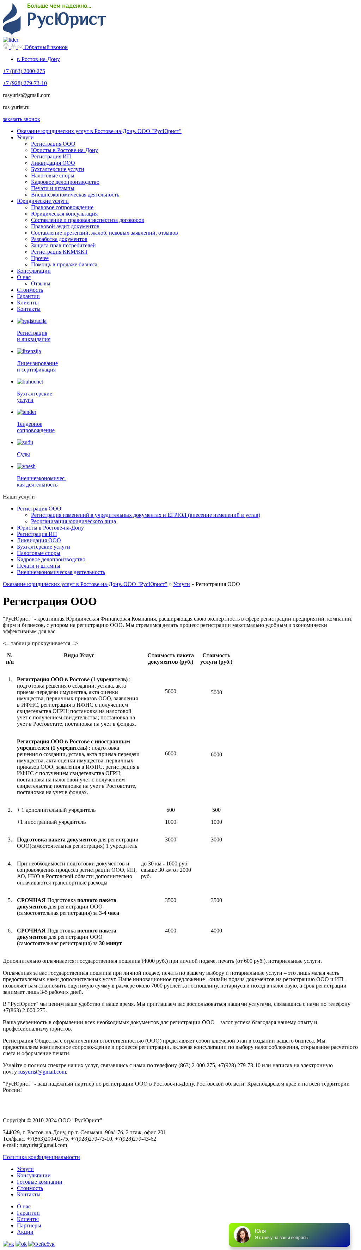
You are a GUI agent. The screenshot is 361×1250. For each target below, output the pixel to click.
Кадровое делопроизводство (65, 182)
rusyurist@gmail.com (42, 1072)
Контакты (29, 309)
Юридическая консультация (64, 214)
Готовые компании (39, 1182)
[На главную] (7, 47)
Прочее (40, 258)
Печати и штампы (52, 188)
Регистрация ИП (51, 156)
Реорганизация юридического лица (73, 521)
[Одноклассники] (21, 1244)
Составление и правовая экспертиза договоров (87, 220)
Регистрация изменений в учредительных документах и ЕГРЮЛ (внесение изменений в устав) (145, 515)
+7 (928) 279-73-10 (25, 83)
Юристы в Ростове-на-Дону (64, 150)
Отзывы (40, 283)
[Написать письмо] (21, 47)
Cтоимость (30, 1188)
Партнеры (29, 1225)
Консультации (34, 271)
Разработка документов (59, 239)
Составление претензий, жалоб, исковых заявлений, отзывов (104, 233)
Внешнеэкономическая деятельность (75, 195)
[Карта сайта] (14, 47)
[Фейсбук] (41, 1244)
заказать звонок (21, 119)
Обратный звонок (46, 47)
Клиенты (28, 303)
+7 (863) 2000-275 (24, 71)
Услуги (25, 137)
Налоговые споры (52, 176)
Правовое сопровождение (62, 207)
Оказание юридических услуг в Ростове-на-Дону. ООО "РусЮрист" (99, 131)
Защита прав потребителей (63, 245)
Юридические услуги (43, 201)
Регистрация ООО (53, 144)
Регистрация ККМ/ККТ (59, 252)
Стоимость (30, 290)
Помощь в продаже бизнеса (64, 264)
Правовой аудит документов (65, 226)
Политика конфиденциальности (41, 1157)
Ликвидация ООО (53, 163)
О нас (24, 277)
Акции (25, 1232)
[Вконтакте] (8, 1244)
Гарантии (28, 296)
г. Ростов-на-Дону (38, 59)
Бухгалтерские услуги (57, 169)
